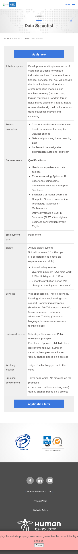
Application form (39, 404)
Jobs (27, 39)
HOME (8, 39)
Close (39, 545)
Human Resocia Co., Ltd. (39, 491)
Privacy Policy (40, 501)
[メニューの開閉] (73, 4)
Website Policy (40, 510)
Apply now (39, 54)
